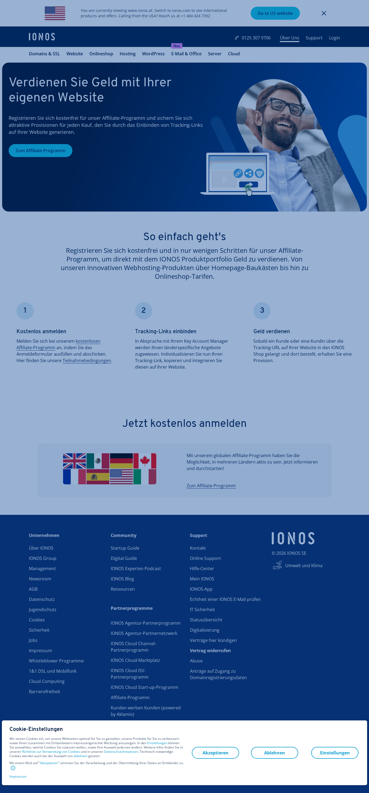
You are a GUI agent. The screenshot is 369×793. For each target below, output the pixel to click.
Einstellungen (157, 743)
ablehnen (80, 756)
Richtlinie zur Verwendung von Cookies (51, 751)
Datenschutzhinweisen (121, 751)
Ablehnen (274, 753)
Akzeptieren (49, 763)
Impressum (17, 776)
